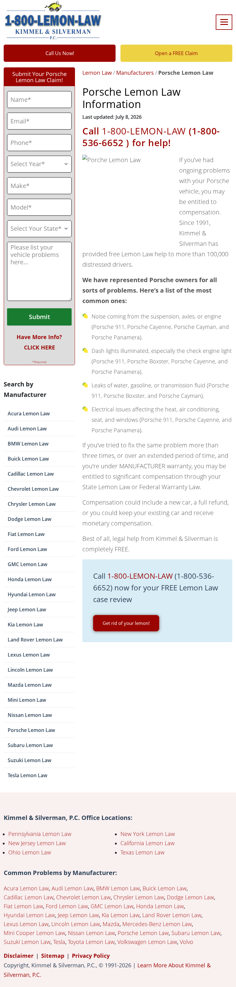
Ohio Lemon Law (29, 852)
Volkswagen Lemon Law (147, 941)
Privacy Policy (91, 955)
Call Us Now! (59, 53)
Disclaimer (18, 955)
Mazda (111, 924)
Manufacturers (135, 72)
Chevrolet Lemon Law (33, 489)
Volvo (186, 941)
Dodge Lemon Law (29, 519)
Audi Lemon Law (27, 428)
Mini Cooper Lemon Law (34, 933)
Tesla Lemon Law (27, 775)
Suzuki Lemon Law (29, 760)
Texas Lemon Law (142, 852)
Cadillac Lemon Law (31, 473)
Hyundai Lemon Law (32, 594)
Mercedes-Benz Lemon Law (157, 924)
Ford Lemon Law (27, 549)
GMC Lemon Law (27, 564)
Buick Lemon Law (28, 458)
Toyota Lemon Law (91, 941)
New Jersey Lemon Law (37, 843)
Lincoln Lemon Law (30, 669)
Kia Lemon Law (25, 624)
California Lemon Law (147, 843)
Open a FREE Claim (176, 53)
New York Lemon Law (147, 833)
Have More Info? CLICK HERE (39, 342)
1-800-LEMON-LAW (144, 131)
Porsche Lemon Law (31, 730)
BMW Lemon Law (28, 443)
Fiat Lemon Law (26, 534)
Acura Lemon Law (29, 413)
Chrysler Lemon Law (32, 504)
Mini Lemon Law (27, 700)
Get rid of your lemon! (126, 623)
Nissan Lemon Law (30, 715)
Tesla (59, 941)
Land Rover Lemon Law (35, 639)
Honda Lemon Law (30, 579)
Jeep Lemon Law (27, 609)
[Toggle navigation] (224, 22)
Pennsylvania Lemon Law (39, 833)
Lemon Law (97, 72)
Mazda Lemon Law (30, 684)
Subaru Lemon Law (30, 745)
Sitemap (52, 955)
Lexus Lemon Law (29, 654)
